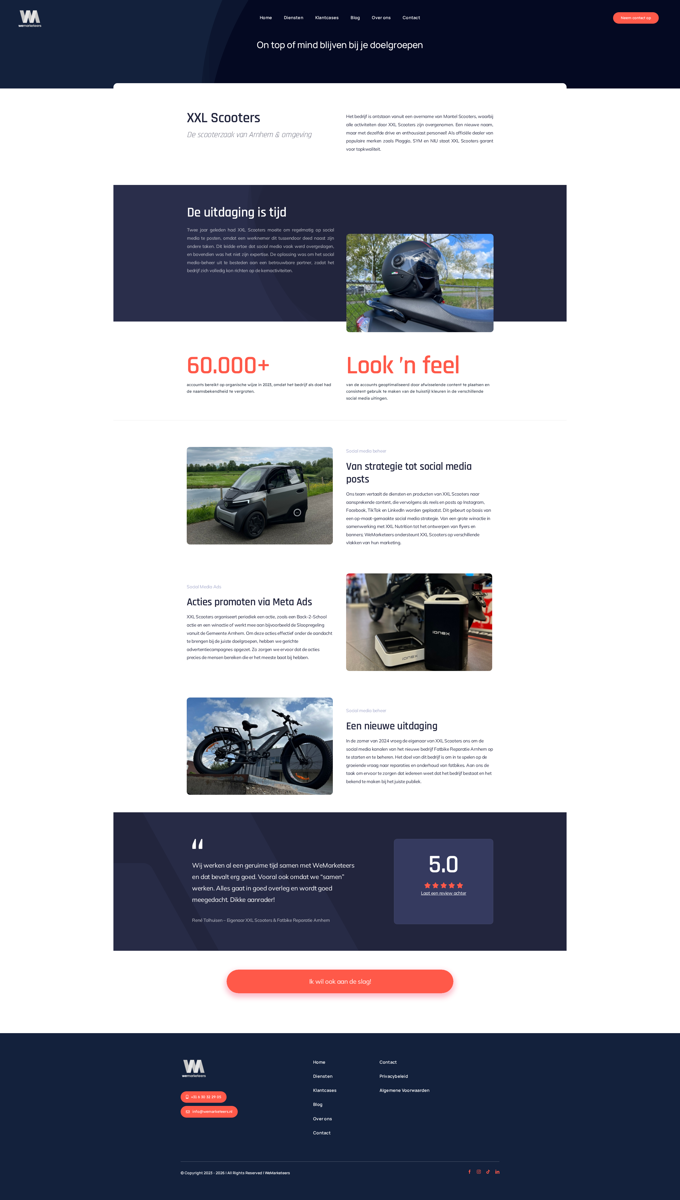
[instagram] (479, 1172)
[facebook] (469, 1172)
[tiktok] (488, 1172)
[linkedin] (497, 1172)
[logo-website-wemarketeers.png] (194, 1056)
